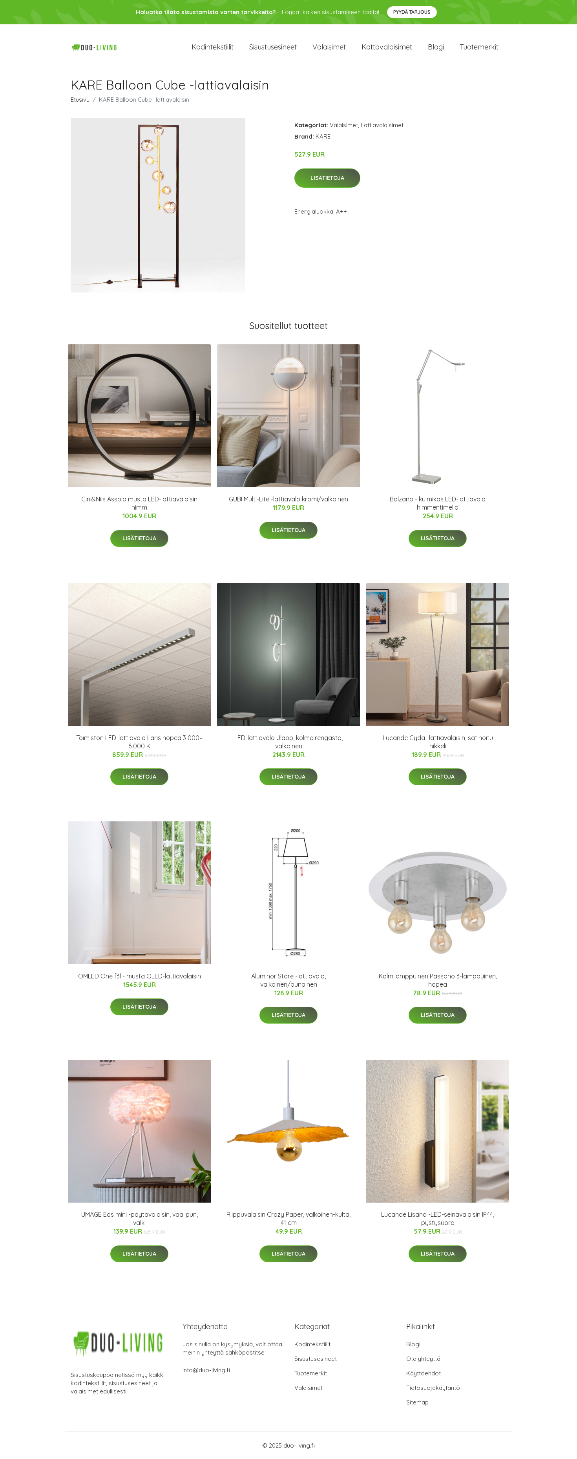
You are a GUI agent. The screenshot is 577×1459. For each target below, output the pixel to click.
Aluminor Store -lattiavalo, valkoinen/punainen (288, 980)
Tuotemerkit (479, 46)
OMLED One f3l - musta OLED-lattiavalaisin (139, 976)
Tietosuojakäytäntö (433, 1387)
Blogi (436, 46)
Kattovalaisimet (387, 46)
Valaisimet (329, 46)
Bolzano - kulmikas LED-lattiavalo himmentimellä (438, 503)
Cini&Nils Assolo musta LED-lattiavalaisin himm (139, 503)
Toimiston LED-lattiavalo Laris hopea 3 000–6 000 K (139, 742)
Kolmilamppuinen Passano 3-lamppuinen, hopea (438, 980)
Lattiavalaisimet (382, 125)
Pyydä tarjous (412, 12)
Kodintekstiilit (213, 46)
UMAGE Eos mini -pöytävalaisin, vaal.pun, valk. (139, 1218)
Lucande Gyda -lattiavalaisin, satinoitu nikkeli (438, 742)
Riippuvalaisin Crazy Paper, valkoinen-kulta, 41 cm (288, 1218)
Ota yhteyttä (423, 1358)
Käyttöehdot (423, 1373)
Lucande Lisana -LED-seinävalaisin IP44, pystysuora (437, 1218)
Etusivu (80, 99)
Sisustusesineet (273, 46)
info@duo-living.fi (206, 1370)
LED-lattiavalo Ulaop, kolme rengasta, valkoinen (288, 742)
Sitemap (417, 1402)
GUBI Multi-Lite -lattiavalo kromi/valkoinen (288, 499)
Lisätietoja (327, 177)
